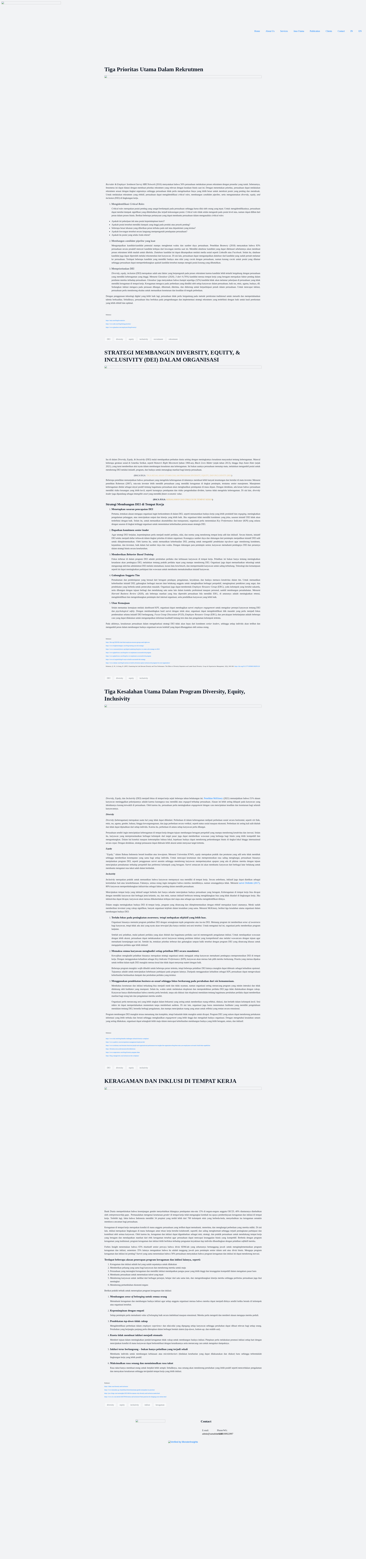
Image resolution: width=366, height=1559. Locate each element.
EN (360, 31)
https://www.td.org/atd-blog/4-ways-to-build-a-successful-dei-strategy (125, 659)
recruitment (158, 339)
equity (131, 339)
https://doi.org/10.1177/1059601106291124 (247, 666)
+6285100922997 (225, 1434)
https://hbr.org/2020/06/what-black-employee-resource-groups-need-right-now (128, 642)
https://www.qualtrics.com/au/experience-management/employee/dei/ (125, 1042)
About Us (270, 31)
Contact (341, 31)
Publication (315, 31)
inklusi (147, 1405)
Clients (329, 31)
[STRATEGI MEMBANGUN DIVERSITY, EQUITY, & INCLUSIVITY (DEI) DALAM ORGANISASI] (183, 409)
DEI (108, 339)
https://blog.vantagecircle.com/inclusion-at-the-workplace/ (122, 1056)
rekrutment (173, 339)
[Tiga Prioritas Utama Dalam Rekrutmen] (183, 127)
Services (284, 31)
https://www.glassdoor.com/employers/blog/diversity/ (121, 327)
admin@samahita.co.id (212, 1434)
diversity (119, 339)
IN (351, 31)
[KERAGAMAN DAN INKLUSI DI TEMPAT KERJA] (183, 1147)
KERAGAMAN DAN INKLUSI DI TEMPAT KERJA (189, 499)
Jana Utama (299, 31)
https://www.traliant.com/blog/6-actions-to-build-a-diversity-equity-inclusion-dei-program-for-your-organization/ (138, 663)
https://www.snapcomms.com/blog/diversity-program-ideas (123, 1052)
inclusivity (144, 339)
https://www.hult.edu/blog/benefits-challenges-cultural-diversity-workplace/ (127, 1038)
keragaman (160, 1405)
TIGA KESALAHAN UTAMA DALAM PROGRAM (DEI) (189, 475)
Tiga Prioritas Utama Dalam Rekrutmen (153, 69)
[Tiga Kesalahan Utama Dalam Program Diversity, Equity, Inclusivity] (183, 748)
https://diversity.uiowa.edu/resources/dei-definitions (120, 1049)
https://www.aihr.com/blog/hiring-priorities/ (118, 324)
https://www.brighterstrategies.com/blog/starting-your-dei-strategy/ (125, 645)
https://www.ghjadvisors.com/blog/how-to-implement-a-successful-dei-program (128, 652)
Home (257, 31)
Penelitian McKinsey (213, 798)
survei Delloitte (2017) (249, 883)
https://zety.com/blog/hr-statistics (115, 320)
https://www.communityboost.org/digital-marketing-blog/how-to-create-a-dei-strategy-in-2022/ (133, 649)
